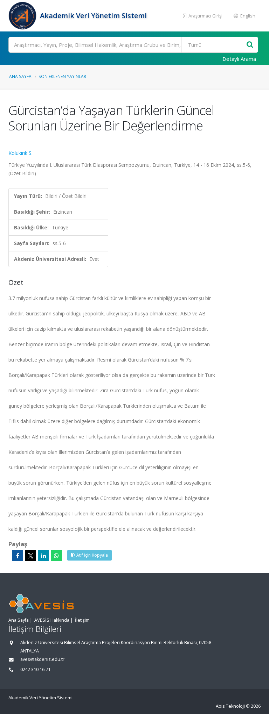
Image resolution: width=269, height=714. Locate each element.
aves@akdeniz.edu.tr (42, 659)
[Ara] (250, 45)
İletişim (82, 620)
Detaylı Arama (239, 58)
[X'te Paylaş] (30, 555)
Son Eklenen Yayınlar (62, 76)
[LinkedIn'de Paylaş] (43, 555)
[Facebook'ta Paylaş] (17, 555)
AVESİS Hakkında (51, 620)
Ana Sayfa (20, 76)
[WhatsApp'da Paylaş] (56, 555)
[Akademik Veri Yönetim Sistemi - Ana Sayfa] (23, 15)
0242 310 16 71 (35, 669)
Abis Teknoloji (230, 706)
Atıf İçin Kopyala (91, 555)
